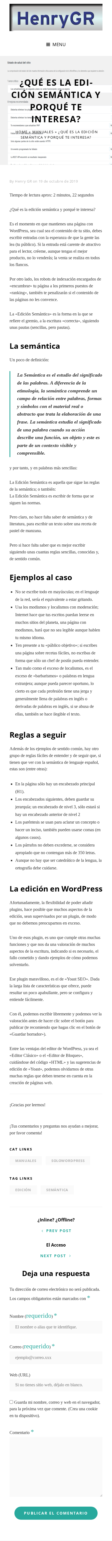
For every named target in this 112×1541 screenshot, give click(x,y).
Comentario (22, 1432)
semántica (57, 1189)
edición (23, 1189)
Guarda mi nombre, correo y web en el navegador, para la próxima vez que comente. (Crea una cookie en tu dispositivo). (55, 1409)
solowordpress (68, 1160)
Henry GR (23, 181)
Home (21, 131)
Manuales (43, 131)
